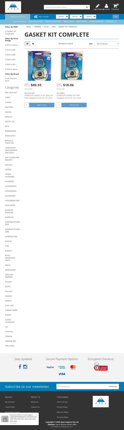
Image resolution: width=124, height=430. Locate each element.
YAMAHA (8, 336)
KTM (7, 246)
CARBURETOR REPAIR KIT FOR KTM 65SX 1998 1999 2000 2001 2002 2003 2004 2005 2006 (23, 419)
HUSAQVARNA (10, 186)
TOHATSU (9, 331)
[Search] (87, 7)
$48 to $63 (11, 59)
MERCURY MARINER (9, 275)
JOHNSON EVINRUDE (9, 211)
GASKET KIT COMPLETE (10, 32)
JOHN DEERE (10, 205)
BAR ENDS (9, 107)
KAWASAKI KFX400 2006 (12, 230)
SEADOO (8, 296)
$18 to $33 (11, 50)
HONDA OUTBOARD (9, 175)
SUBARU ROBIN (11, 310)
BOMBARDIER (10, 131)
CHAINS (8, 102)
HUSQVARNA (10, 196)
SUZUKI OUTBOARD (9, 321)
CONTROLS (110, 21)
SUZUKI (8, 315)
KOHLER (8, 241)
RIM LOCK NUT (11, 92)
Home (28, 27)
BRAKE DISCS (69, 21)
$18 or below (12, 45)
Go (116, 16)
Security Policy (62, 417)
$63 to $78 (11, 64)
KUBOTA (8, 251)
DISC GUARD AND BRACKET (12, 158)
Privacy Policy (62, 407)
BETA (7, 126)
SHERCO (8, 301)
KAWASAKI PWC (11, 236)
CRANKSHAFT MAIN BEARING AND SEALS (11, 150)
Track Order (10, 407)
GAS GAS (8, 165)
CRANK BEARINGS (96, 21)
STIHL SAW (9, 305)
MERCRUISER (10, 270)
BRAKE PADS (82, 21)
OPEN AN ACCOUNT (53, 21)
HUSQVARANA (10, 191)
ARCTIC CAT (10, 121)
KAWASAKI (9, 217)
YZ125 (46, 27)
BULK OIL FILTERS (36, 21)
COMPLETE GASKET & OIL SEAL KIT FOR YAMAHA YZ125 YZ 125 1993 (38, 96)
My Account (10, 402)
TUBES (7, 97)
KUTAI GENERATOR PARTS (10, 257)
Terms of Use (62, 402)
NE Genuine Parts (11, 79)
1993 (53, 27)
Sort (91, 44)
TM (6, 327)
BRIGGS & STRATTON (9, 141)
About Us (34, 402)
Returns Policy (62, 412)
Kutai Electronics (19, 21)
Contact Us (35, 407)
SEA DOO (8, 291)
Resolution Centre (12, 412)
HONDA (8, 169)
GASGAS (8, 112)
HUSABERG (9, 181)
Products (17, 16)
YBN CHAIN (9, 346)
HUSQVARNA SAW (12, 200)
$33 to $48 (11, 55)
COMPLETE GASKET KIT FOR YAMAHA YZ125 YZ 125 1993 (69, 96)
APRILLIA (8, 117)
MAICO (8, 265)
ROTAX (7, 286)
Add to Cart (41, 105)
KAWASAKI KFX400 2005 (12, 223)
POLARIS (8, 282)
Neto (71, 427)
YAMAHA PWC (10, 341)
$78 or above (12, 69)
